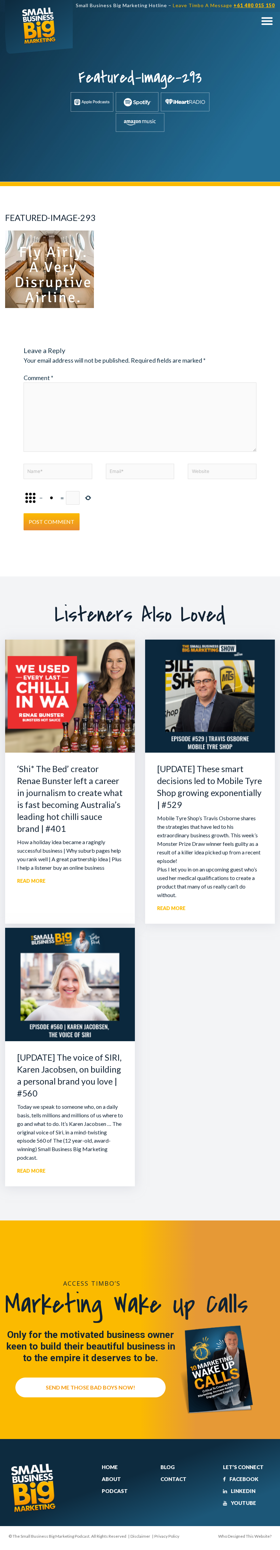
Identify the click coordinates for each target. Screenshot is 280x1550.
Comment (38, 377)
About (111, 1479)
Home (110, 1467)
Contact (173, 1479)
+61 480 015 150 (254, 5)
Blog (167, 1467)
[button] (267, 21)
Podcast (115, 1491)
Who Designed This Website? (244, 1536)
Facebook (243, 1479)
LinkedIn (242, 1491)
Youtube (243, 1503)
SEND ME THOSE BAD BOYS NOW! (90, 1387)
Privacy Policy (166, 1536)
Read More (31, 881)
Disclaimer (140, 1536)
